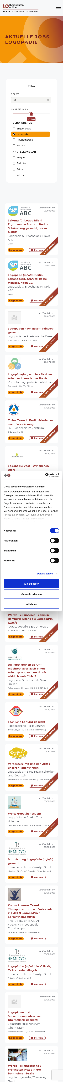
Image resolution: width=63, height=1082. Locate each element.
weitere (21, 145)
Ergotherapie (24, 128)
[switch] (54, 540)
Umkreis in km (19, 109)
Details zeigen (45, 573)
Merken (38, 250)
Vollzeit (21, 175)
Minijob (21, 157)
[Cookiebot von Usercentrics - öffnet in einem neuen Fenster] (45, 475)
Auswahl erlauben (31, 593)
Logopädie (23, 134)
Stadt (15, 94)
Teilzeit (20, 169)
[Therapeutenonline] (21, 8)
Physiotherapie (25, 139)
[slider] (31, 113)
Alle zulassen (31, 583)
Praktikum (22, 163)
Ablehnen (31, 604)
